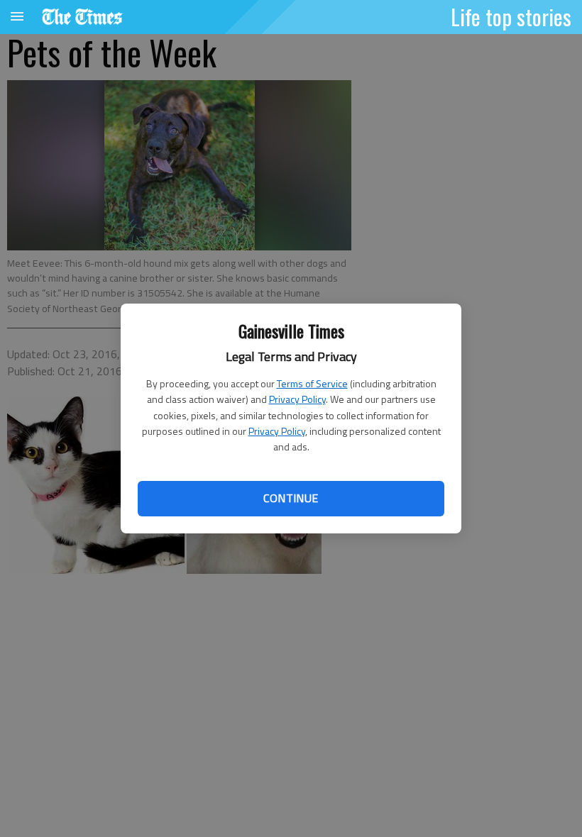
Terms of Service (312, 383)
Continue (290, 497)
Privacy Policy (297, 399)
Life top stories (511, 16)
